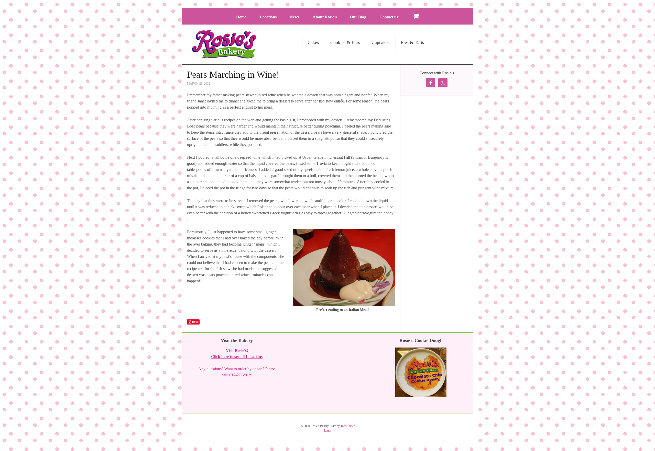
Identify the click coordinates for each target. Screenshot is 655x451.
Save (195, 322)
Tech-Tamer (348, 426)
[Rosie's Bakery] (224, 56)
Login (327, 430)
